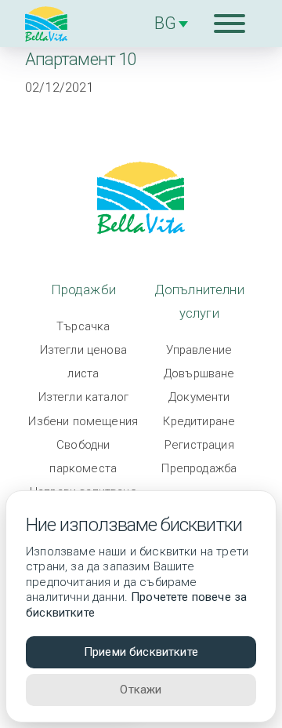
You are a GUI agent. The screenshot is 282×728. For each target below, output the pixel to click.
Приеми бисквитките (141, 652)
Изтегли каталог (83, 397)
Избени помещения (83, 421)
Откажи (140, 689)
